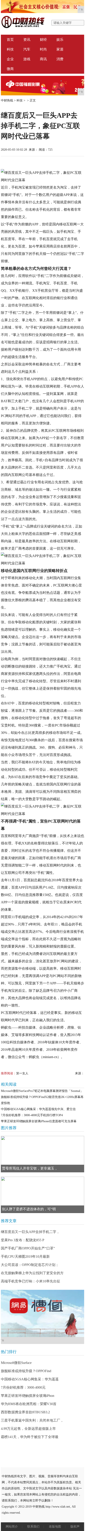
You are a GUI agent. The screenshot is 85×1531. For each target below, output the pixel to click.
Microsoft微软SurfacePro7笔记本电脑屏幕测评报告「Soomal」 (42, 1091)
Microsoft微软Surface (16, 1363)
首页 (10, 39)
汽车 (26, 49)
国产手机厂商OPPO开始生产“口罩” (28, 1248)
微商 (10, 69)
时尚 (43, 49)
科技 (10, 49)
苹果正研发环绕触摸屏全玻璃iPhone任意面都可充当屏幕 (38, 1121)
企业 (10, 59)
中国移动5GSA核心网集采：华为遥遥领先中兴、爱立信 (38, 1109)
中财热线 (7, 100)
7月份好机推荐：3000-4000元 (23, 1387)
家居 (59, 49)
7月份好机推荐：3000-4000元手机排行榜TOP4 (32, 1115)
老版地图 (55, 1526)
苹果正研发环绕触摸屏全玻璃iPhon (27, 1395)
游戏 (26, 59)
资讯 (26, 39)
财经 (43, 39)
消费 (59, 59)
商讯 (43, 59)
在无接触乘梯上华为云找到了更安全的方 (32, 1273)
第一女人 (22, 1073)
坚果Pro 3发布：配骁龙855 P (22, 1240)
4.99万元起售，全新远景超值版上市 (28, 1428)
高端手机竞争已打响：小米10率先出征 (30, 1281)
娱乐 (59, 39)
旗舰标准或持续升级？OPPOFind (26, 1371)
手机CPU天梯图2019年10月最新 (25, 1256)
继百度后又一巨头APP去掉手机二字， (30, 1232)
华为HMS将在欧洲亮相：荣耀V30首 (28, 1404)
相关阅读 (9, 1084)
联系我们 (33, 1526)
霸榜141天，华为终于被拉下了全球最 (29, 1437)
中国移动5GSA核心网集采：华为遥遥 (30, 1379)
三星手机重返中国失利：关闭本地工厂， (32, 1420)
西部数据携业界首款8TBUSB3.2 (25, 1412)
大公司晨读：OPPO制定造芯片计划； (30, 1265)
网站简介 (12, 1526)
